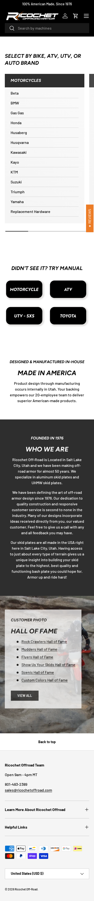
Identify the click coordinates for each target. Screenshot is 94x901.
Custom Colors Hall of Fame (44, 679)
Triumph (18, 191)
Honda (16, 122)
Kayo (15, 162)
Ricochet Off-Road (26, 889)
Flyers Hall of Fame (37, 656)
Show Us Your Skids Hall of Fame (48, 664)
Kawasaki (19, 152)
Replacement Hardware (30, 211)
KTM (14, 172)
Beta (15, 93)
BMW (15, 103)
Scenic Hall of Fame (37, 672)
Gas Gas (17, 112)
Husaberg (19, 132)
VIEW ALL (24, 695)
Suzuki (16, 182)
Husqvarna (20, 142)
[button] (75, 16)
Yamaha (17, 201)
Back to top (47, 742)
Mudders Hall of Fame (39, 649)
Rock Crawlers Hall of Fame (44, 641)
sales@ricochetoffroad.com (28, 790)
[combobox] (47, 28)
